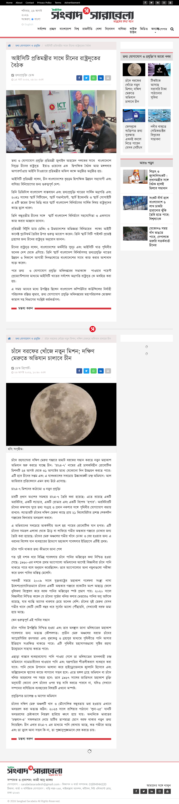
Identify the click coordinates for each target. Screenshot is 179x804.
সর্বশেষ (41, 29)
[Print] (108, 78)
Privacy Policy (44, 2)
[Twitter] (151, 3)
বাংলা (37, 19)
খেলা (99, 29)
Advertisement (72, 2)
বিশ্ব (76, 29)
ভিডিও (144, 29)
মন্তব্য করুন (25, 308)
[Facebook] (145, 3)
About (19, 2)
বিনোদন (110, 29)
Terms (58, 2)
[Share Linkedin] (101, 78)
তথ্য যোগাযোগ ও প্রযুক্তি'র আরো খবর (147, 56)
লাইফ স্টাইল (133, 31)
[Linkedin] (157, 3)
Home (9, 2)
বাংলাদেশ (65, 29)
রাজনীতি (87, 29)
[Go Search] (172, 29)
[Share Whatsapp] (94, 78)
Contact (30, 2)
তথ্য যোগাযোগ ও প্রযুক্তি (27, 46)
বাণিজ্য (122, 29)
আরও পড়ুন (147, 163)
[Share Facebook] (79, 78)
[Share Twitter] (86, 78)
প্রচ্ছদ (52, 29)
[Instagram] (164, 3)
